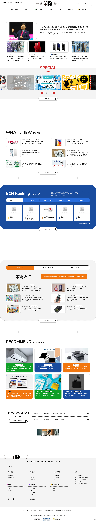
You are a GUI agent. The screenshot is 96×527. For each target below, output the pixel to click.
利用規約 (41, 510)
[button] (42, 93)
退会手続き (57, 510)
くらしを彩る (48, 267)
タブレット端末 (48, 200)
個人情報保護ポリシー (69, 510)
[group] (20, 82)
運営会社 (24, 510)
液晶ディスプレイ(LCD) (65, 200)
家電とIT (20, 267)
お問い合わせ (33, 510)
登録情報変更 (48, 510)
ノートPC (31, 200)
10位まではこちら (83, 223)
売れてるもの (76, 267)
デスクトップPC (14, 200)
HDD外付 (81, 200)
